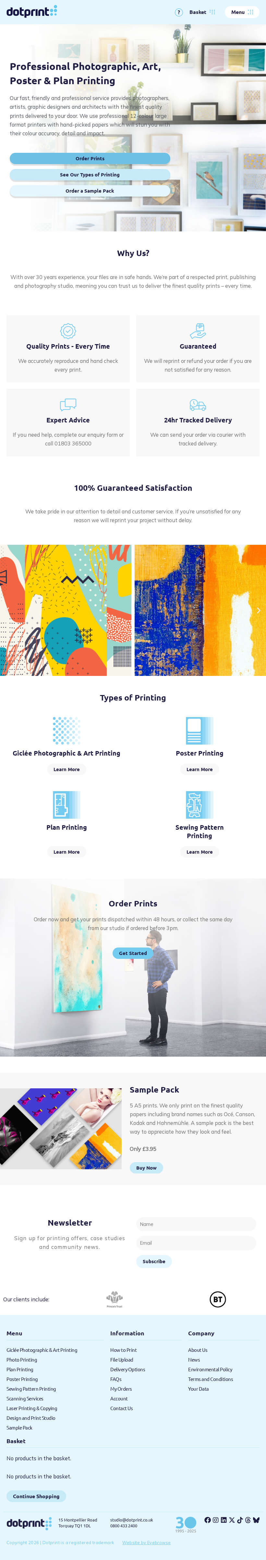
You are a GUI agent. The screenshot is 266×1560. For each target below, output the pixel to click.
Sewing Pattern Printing (199, 831)
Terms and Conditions (210, 1379)
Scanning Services (24, 1398)
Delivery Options (127, 1369)
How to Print (123, 1350)
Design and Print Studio (30, 1418)
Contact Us (121, 1408)
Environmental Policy (210, 1369)
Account (119, 1398)
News (194, 1359)
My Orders (121, 1389)
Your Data (198, 1389)
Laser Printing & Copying (31, 1408)
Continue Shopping (36, 1496)
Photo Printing (21, 1359)
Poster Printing (200, 753)
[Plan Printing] (66, 805)
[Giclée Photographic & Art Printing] (66, 731)
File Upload (121, 1359)
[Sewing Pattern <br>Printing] (199, 805)
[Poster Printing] (199, 731)
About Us (197, 1350)
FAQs (115, 1379)
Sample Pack (19, 1427)
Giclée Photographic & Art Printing (66, 753)
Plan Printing (66, 827)
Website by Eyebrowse (146, 1542)
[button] (7, 610)
